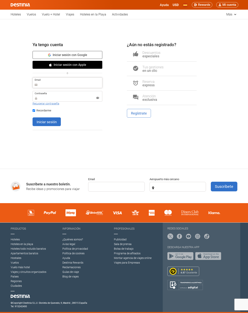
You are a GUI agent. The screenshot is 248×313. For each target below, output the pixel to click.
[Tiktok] (207, 236)
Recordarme (43, 110)
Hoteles (16, 14)
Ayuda (66, 258)
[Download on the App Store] (209, 257)
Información (71, 228)
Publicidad (120, 239)
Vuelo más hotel (20, 267)
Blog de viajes (70, 276)
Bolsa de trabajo (123, 248)
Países (15, 276)
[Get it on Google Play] (181, 257)
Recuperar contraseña (46, 103)
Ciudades (16, 285)
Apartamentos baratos (24, 253)
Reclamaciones (71, 267)
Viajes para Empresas (127, 262)
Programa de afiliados (127, 253)
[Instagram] (198, 236)
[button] (176, 5)
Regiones (16, 281)
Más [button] (229, 14)
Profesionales (124, 228)
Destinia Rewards (72, 262)
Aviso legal (68, 244)
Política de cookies (73, 253)
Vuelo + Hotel (51, 14)
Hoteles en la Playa (93, 14)
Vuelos (31, 14)
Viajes (70, 14)
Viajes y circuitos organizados (28, 271)
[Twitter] (170, 236)
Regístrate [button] (139, 113)
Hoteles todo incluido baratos (28, 248)
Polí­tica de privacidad (75, 248)
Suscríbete (224, 186)
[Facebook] (179, 236)
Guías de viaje (70, 271)
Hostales (16, 258)
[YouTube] (188, 236)
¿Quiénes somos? (72, 239)
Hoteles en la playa (22, 244)
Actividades (120, 14)
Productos (18, 228)
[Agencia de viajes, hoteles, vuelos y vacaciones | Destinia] (20, 5)
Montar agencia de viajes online (133, 258)
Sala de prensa (123, 244)
